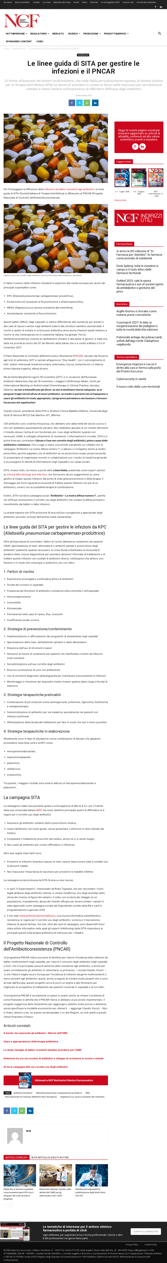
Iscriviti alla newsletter (146, 2)
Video (84, 2)
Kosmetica (121, 304)
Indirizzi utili (128, 2)
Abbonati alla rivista (61, 2)
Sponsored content (19, 41)
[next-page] (11, 1205)
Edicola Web (120, 200)
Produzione (90, 33)
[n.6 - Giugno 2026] (138, 178)
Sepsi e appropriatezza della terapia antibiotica (31, 1041)
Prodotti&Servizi (115, 33)
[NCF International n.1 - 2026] (155, 178)
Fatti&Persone (15, 33)
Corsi (39, 41)
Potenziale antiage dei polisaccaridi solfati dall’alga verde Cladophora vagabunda (139, 340)
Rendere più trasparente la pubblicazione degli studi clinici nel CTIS (90, 1192)
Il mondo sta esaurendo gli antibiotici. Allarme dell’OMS (36, 1033)
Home (6, 48)
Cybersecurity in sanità (131, 379)
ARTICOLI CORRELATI (17, 1157)
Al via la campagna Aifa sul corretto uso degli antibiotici (36, 1066)
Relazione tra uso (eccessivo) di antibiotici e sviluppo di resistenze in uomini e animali (53, 1058)
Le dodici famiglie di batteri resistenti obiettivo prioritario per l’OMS (43, 1050)
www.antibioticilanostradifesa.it (37, 915)
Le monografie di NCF (110, 2)
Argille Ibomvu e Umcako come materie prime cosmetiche (136, 312)
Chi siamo (8, 2)
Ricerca (73, 33)
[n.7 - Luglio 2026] (25, 1080)
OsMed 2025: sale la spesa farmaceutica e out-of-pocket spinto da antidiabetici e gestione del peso (139, 286)
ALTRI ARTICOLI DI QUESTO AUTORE (50, 1157)
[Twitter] (79, 103)
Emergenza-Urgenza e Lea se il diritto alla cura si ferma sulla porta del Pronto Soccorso (138, 367)
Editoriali (94, 2)
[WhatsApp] (87, 103)
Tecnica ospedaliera (126, 357)
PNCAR (78, 355)
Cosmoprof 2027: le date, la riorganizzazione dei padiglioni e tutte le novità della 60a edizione (137, 326)
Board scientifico (22, 2)
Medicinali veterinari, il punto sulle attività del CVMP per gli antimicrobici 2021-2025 (55, 1192)
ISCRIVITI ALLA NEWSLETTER (145, 1231)
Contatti (36, 2)
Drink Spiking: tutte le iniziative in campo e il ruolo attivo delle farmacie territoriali (137, 269)
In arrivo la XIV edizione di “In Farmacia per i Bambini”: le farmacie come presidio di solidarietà (139, 254)
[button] (159, 33)
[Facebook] (155, 7)
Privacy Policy (132, 1244)
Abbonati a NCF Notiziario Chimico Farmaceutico (64, 1080)
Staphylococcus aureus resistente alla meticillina (82, 1096)
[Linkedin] (161, 7)
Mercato (58, 33)
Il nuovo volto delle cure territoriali (138, 386)
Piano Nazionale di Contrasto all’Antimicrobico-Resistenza (31, 1096)
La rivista (46, 2)
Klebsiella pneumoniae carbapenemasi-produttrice (59, 1093)
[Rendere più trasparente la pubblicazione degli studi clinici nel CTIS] (92, 1175)
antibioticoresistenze (23, 1093)
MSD (39, 810)
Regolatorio (38, 33)
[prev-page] (6, 1205)
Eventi (76, 2)
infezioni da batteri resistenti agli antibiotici (69, 189)
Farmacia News (124, 244)
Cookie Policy (150, 1244)
